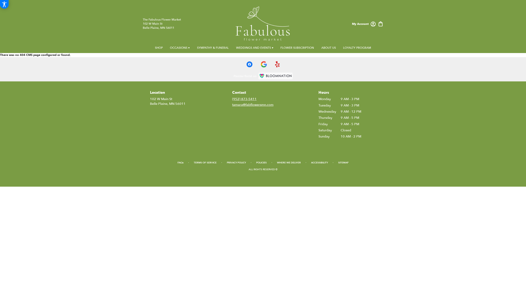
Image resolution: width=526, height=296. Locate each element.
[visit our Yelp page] (277, 64)
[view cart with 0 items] (380, 23)
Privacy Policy (236, 162)
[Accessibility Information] (4, 4)
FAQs (180, 162)
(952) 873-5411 (244, 99)
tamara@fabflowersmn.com (252, 105)
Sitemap (343, 162)
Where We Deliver (289, 162)
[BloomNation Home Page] (275, 76)
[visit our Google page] (264, 64)
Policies (261, 162)
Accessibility (319, 162)
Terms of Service (205, 162)
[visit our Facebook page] (249, 64)
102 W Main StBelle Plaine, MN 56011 (168, 101)
